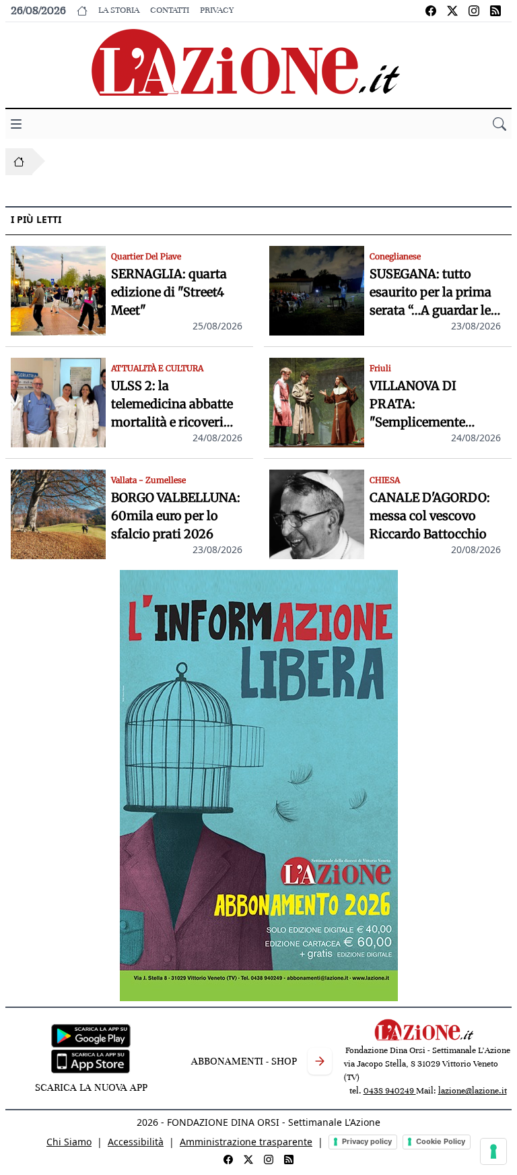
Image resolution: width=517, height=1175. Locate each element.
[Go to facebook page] (431, 11)
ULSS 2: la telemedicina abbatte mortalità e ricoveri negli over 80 (172, 404)
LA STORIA (118, 10)
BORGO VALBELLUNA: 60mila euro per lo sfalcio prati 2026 (175, 516)
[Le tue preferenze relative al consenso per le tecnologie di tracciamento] (493, 1151)
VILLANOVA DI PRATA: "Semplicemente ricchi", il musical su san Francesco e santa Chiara (432, 404)
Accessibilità (136, 1141)
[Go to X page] (452, 11)
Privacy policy (367, 1141)
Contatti (169, 10)
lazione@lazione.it (472, 1090)
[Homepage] (18, 161)
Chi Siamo (69, 1141)
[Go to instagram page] (474, 11)
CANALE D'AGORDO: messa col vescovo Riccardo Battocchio (430, 516)
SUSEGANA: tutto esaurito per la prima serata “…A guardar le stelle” (430, 292)
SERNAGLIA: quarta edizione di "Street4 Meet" (169, 292)
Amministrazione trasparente (246, 1141)
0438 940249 (390, 1090)
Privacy (217, 10)
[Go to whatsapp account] (495, 11)
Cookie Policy (440, 1141)
